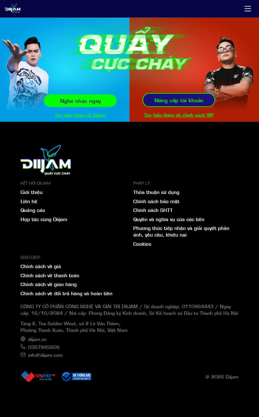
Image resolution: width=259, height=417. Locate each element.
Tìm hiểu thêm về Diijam (80, 115)
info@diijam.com (45, 355)
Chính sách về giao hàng (49, 284)
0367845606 (44, 347)
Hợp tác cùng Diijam (44, 219)
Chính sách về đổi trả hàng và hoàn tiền (66, 293)
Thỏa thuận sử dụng (156, 192)
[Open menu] (247, 8)
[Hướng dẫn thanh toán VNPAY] (38, 376)
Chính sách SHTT (153, 210)
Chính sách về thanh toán (50, 275)
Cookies (142, 243)
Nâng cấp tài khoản (178, 100)
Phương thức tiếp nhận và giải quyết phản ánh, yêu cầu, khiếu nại (181, 231)
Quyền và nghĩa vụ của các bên (168, 219)
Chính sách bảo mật (156, 201)
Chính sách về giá (41, 266)
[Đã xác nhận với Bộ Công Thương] (76, 376)
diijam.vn (37, 339)
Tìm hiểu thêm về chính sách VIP (179, 115)
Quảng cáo (33, 210)
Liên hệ (29, 201)
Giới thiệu (32, 192)
